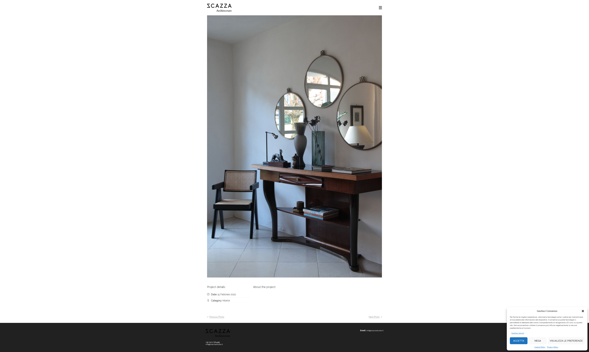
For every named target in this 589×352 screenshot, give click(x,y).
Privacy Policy (552, 347)
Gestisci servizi (517, 333)
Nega (537, 340)
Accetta (518, 340)
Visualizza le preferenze (566, 340)
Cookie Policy (539, 347)
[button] (582, 311)
